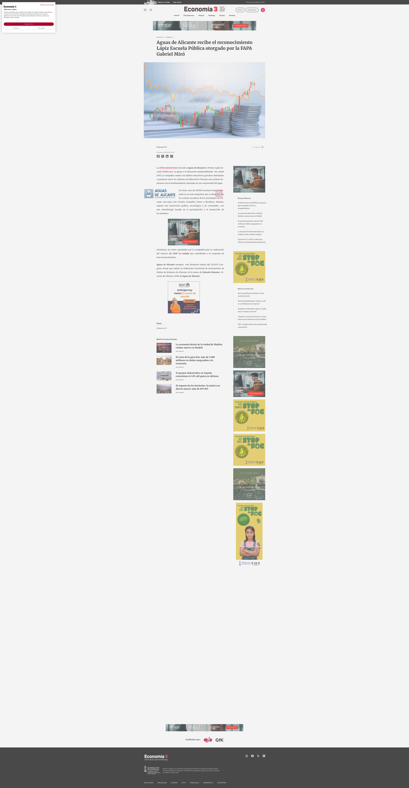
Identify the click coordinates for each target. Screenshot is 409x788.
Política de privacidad (47, 5)
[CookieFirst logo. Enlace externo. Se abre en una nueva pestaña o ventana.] (10, 7)
